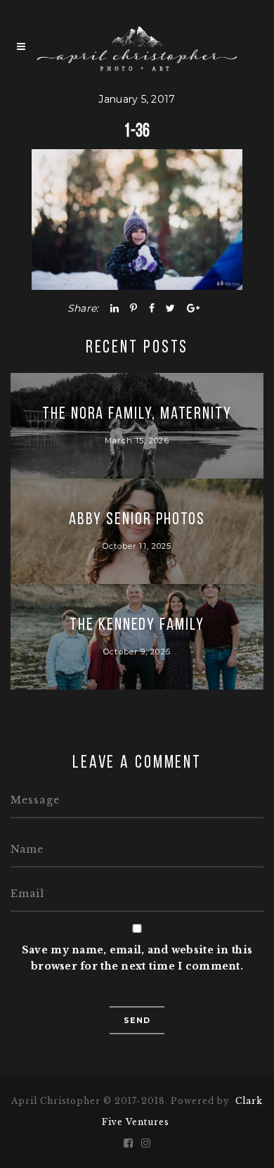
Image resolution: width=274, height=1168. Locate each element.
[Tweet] (170, 308)
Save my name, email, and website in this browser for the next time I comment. (137, 958)
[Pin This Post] (133, 308)
